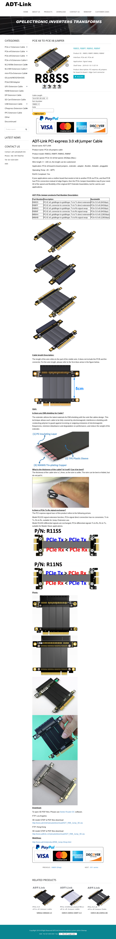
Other (7, 117)
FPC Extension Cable (13, 113)
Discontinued (10, 121)
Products (48, 12)
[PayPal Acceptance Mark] (71, 125)
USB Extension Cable (13, 104)
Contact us (75, 12)
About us (36, 12)
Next (67, 65)
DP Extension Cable (13, 95)
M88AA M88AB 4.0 (44, 913)
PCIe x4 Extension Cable (15, 51)
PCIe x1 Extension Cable (15, 47)
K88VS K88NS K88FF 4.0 (72, 913)
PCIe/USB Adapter (12, 82)
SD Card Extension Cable (15, 99)
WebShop (87, 12)
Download (61, 12)
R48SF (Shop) (56, 867)
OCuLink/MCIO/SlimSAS (14, 77)
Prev (37, 65)
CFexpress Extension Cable (16, 108)
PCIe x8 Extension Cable (15, 56)
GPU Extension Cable (14, 86)
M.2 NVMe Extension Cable (16, 64)
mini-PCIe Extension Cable (16, 73)
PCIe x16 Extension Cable (15, 60)
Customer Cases (102, 12)
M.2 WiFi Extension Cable (15, 69)
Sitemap (84, 930)
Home (25, 12)
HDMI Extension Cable (14, 91)
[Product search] (26, 129)
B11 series (94, 867)
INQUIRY (79, 77)
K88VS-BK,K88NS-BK (99, 913)
